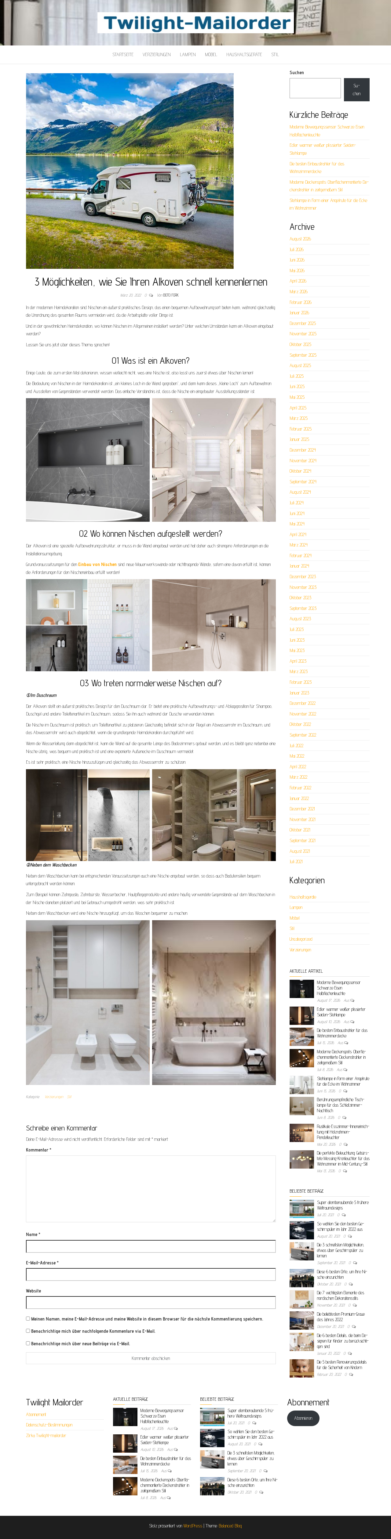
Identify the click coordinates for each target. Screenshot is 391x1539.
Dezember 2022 (303, 703)
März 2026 (299, 291)
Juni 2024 (297, 513)
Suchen (297, 72)
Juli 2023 (297, 629)
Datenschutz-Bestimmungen (49, 1425)
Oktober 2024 (300, 471)
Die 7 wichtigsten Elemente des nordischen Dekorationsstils (340, 1295)
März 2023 (299, 671)
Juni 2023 (297, 640)
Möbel (211, 54)
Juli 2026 (297, 249)
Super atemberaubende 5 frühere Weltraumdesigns (251, 1413)
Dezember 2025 (303, 323)
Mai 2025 (297, 397)
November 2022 (303, 714)
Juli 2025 (297, 376)
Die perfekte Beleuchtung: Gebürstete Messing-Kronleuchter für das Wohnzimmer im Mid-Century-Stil (343, 1158)
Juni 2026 (297, 260)
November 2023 (303, 587)
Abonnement (36, 1414)
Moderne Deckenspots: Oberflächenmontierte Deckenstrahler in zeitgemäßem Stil (341, 1057)
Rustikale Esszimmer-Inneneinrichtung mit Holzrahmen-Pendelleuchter (343, 1132)
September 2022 (303, 735)
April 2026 (298, 281)
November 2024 (303, 460)
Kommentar (38, 1150)
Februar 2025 (301, 429)
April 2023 (298, 661)
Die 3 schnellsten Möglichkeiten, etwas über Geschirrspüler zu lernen (340, 1250)
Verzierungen (157, 54)
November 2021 (303, 819)
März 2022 (298, 777)
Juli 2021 (296, 861)
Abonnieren (303, 1418)
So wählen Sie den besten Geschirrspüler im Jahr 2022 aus (340, 1226)
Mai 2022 (297, 756)
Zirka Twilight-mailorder (46, 1435)
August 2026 (300, 239)
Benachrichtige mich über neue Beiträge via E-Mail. (80, 1343)
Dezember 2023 (303, 576)
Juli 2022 (296, 745)
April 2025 (298, 408)
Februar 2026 (301, 302)
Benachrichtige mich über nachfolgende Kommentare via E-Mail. (93, 1331)
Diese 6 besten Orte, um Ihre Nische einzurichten (342, 1274)
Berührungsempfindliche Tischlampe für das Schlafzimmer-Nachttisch (340, 1105)
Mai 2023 (297, 650)
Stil (275, 54)
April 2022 (298, 767)
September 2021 (303, 840)
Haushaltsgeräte (244, 54)
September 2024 (303, 482)
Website (33, 1291)
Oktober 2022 (300, 724)
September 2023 (303, 608)
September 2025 (303, 355)
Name (33, 1234)
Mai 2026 (297, 270)
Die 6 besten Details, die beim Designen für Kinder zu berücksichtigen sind (343, 1341)
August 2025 (300, 365)
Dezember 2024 (303, 450)
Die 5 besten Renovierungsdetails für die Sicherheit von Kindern (342, 1364)
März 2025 (299, 418)
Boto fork (171, 295)
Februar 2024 (301, 555)
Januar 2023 (299, 693)
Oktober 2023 (300, 597)
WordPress (192, 1526)
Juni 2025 (297, 386)
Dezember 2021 (302, 809)
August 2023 (300, 619)
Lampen (188, 54)
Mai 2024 (297, 524)
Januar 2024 (299, 566)
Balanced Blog (230, 1526)
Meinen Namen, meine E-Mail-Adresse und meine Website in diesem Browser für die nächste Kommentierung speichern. (147, 1319)
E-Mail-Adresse (42, 1263)
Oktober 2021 (300, 830)
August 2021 (300, 851)
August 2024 (300, 492)
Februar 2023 (301, 682)
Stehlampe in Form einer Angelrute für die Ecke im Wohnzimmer (343, 1081)
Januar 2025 (299, 439)
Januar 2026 (299, 312)
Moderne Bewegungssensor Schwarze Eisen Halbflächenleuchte (339, 988)
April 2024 (298, 534)
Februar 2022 (300, 788)
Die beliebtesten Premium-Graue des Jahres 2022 (341, 1316)
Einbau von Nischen (97, 564)
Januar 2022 (299, 798)
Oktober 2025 (300, 344)
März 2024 (299, 545)
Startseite (122, 54)
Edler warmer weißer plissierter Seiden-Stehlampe (341, 1012)
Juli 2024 (297, 503)
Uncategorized (301, 939)
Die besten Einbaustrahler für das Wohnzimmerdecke (342, 1033)
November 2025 (303, 334)
